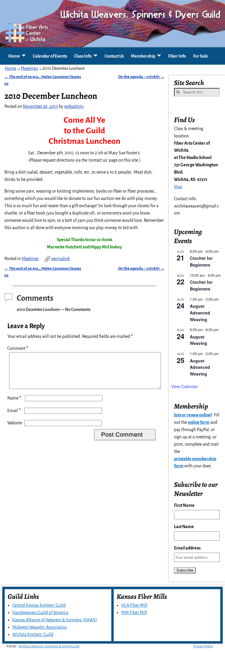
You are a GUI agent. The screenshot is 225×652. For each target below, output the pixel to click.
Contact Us (114, 56)
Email (14, 410)
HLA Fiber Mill (134, 605)
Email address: (187, 548)
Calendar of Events (50, 56)
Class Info (83, 56)
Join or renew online (192, 415)
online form (198, 422)
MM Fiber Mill (134, 612)
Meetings (29, 68)
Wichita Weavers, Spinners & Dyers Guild (48, 646)
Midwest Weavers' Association (39, 627)
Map (178, 186)
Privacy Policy (203, 646)
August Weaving (198, 340)
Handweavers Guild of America (40, 612)
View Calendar (184, 386)
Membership (143, 56)
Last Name (184, 526)
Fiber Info (177, 56)
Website (14, 423)
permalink (60, 258)
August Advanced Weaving (200, 312)
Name (14, 398)
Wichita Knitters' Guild (32, 634)
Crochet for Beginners (201, 261)
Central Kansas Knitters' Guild (39, 605)
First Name (184, 505)
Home (14, 56)
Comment (17, 348)
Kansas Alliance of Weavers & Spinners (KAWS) (54, 620)
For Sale (200, 56)
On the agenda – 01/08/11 (141, 77)
